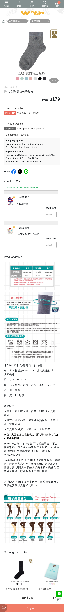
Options (10, 128)
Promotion (10, 113)
